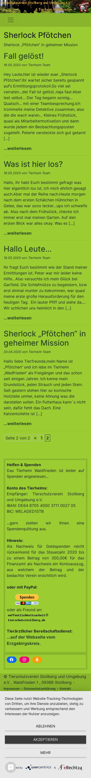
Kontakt (65, 688)
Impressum (12, 688)
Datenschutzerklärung (40, 688)
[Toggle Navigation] (10, 20)
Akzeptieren (45, 739)
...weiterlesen (18, 148)
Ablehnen (45, 726)
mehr (45, 752)
